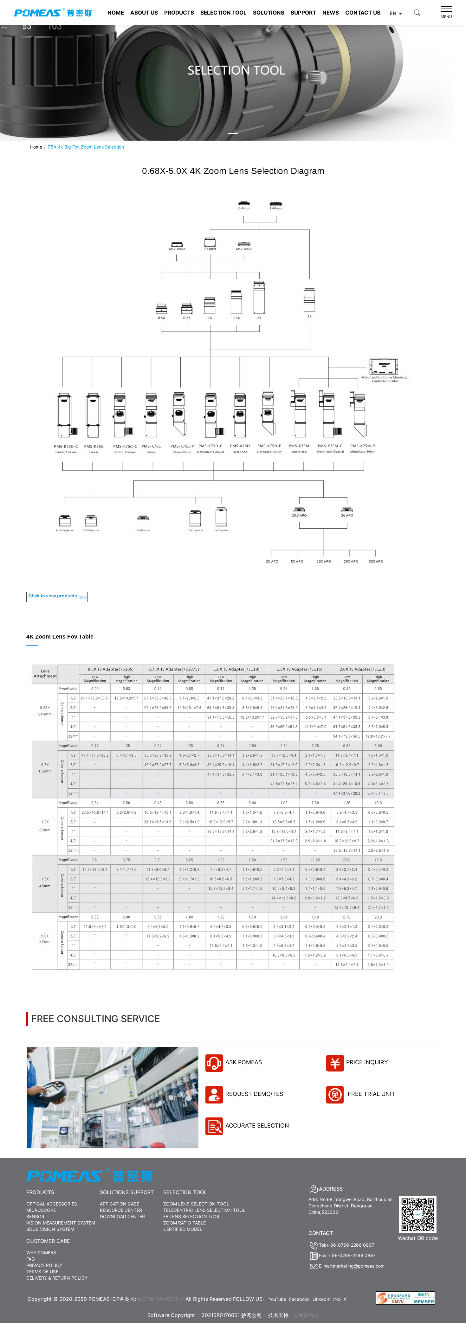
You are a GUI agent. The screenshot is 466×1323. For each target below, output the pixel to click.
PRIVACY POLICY (44, 1265)
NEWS (330, 13)
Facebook (299, 1299)
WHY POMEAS (41, 1252)
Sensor (35, 1216)
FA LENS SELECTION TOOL (192, 1216)
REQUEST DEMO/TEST (256, 1094)
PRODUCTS (179, 13)
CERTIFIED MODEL (182, 1229)
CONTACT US (362, 13)
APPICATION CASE (119, 1203)
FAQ (30, 1259)
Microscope (41, 1210)
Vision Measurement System (60, 1222)
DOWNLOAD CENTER (122, 1216)
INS (337, 1299)
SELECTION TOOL (223, 13)
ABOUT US (144, 13)
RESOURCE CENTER (121, 1210)
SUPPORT (303, 13)
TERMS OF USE (42, 1271)
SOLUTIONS (268, 13)
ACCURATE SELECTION (257, 1125)
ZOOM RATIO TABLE (184, 1222)
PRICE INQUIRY (367, 1062)
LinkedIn (321, 1299)
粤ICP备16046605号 (160, 1299)
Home (36, 146)
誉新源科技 (306, 1315)
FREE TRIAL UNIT (370, 1094)
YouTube (277, 1299)
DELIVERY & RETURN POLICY (56, 1278)
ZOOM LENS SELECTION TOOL (196, 1203)
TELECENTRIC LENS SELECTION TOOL (204, 1210)
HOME (115, 13)
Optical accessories (51, 1203)
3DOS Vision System (50, 1229)
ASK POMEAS (243, 1062)
